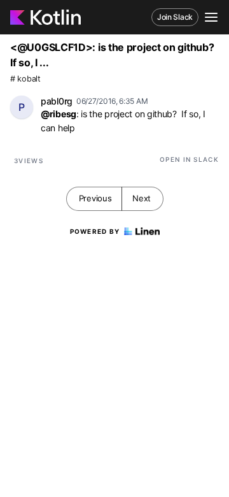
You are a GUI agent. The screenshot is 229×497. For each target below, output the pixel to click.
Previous (95, 198)
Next (141, 198)
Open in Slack (189, 159)
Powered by (95, 231)
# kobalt (25, 78)
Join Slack (175, 17)
